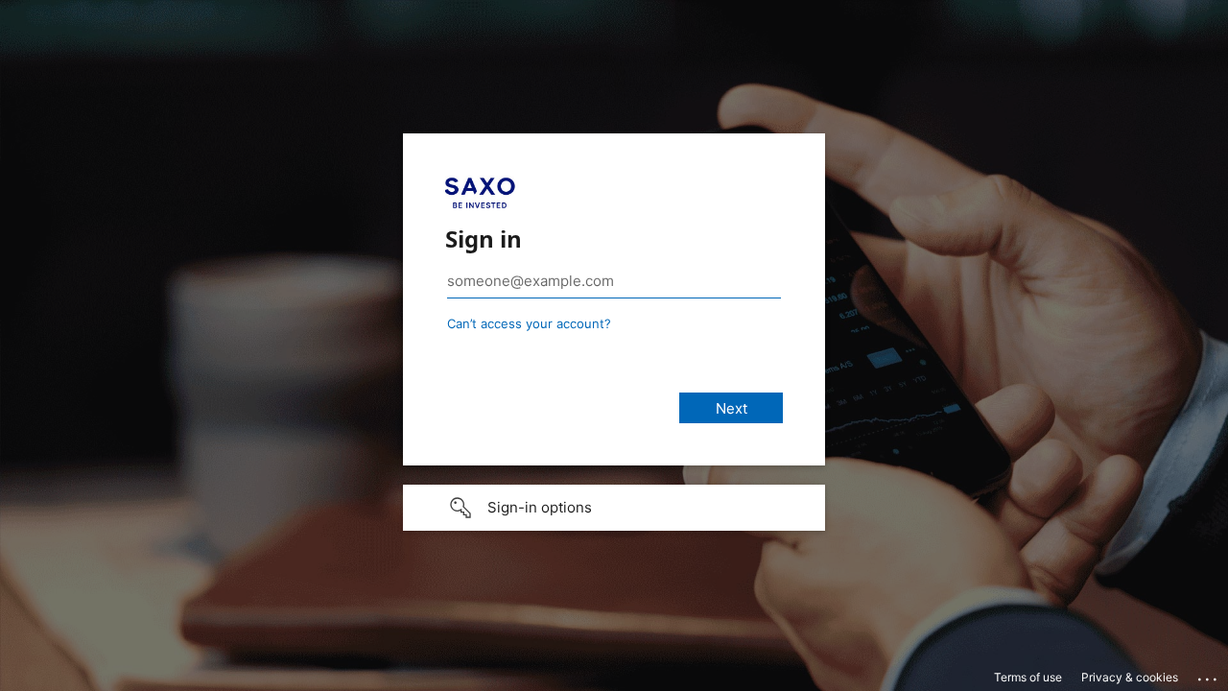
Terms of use (1028, 677)
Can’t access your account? (529, 323)
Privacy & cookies (1129, 677)
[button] (614, 508)
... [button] (1208, 674)
